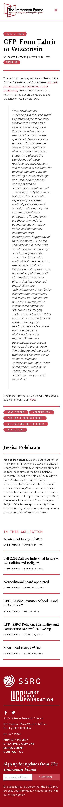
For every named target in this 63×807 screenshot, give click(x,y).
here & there (15, 33)
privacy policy (16, 794)
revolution (15, 429)
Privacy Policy (15, 739)
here (32, 399)
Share (10, 62)
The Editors (13, 545)
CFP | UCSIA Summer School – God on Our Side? (30, 603)
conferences (41, 412)
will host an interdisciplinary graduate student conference (30, 86)
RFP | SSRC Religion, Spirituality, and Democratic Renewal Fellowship (31, 627)
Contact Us (13, 751)
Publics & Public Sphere (25, 418)
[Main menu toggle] (56, 10)
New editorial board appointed (26, 582)
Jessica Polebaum (16, 57)
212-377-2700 (12, 734)
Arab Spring (16, 412)
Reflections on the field (26, 423)
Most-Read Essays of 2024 (22, 539)
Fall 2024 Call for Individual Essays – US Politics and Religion (30, 561)
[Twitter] (13, 713)
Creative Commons (19, 743)
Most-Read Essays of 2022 (22, 648)
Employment (13, 747)
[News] (5, 713)
